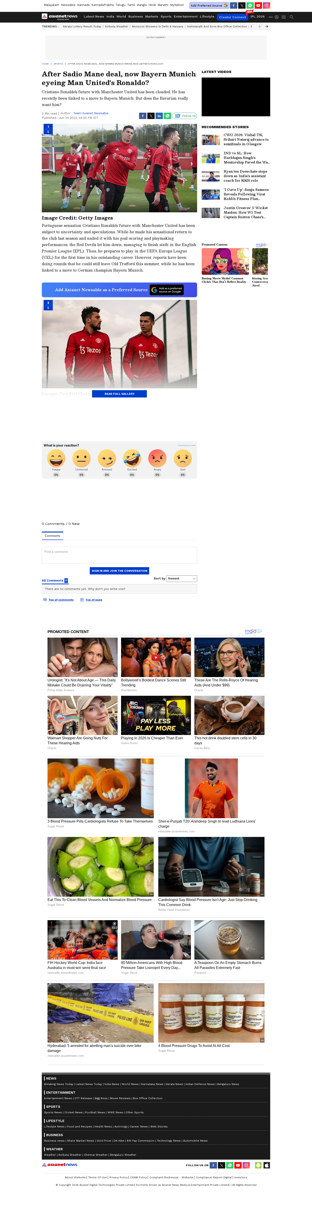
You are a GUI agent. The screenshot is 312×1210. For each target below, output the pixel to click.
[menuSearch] (291, 17)
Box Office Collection (147, 1098)
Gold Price (104, 1140)
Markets (151, 16)
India (110, 16)
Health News (103, 1126)
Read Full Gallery (120, 393)
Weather (50, 1154)
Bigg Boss (101, 1098)
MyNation (177, 5)
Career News (139, 1126)
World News (130, 1084)
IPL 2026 (258, 16)
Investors (240, 1177)
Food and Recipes (79, 1126)
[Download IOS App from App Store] (266, 1165)
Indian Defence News (200, 1084)
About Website (75, 1177)
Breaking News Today (58, 1084)
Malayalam (51, 5)
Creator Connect (232, 17)
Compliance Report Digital (214, 1177)
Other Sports (135, 1112)
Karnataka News (152, 1084)
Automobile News (195, 1140)
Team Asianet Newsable (90, 113)
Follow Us (189, 115)
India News (111, 1084)
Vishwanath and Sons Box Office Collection (217, 26)
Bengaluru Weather (123, 1154)
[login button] (278, 17)
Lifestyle (207, 16)
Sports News (53, 1112)
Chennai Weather (96, 1154)
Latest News (94, 16)
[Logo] (61, 17)
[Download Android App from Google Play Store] (258, 1165)
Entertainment (186, 16)
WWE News (115, 1112)
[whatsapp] (250, 5)
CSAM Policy (138, 1177)
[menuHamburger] (284, 17)
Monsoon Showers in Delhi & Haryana (157, 26)
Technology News (169, 1140)
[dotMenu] (271, 17)
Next (266, 26)
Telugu (120, 5)
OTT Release (83, 1098)
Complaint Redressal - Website (171, 1177)
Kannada (83, 5)
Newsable (68, 5)
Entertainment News (58, 1098)
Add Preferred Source (206, 5)
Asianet (59, 1164)
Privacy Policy (118, 1177)
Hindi (152, 5)
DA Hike (119, 1140)
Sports (166, 16)
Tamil (131, 5)
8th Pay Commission (140, 1140)
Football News (95, 1112)
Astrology (120, 1126)
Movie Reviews (120, 1098)
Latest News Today (89, 1084)
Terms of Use (97, 1177)
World (121, 16)
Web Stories (159, 1126)
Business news (54, 1140)
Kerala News (174, 1084)
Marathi (163, 5)
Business (135, 16)
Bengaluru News (228, 1084)
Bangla (142, 5)
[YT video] (258, 5)
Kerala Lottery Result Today (82, 26)
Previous (259, 26)
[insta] (266, 5)
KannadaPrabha (102, 5)
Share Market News (80, 1140)
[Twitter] (242, 5)
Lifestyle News (54, 1126)
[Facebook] (233, 5)
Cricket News (73, 1112)
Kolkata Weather (116, 26)
